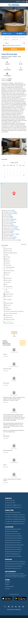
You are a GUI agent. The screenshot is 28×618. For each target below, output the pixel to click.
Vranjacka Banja (9, 586)
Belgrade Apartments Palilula (13, 540)
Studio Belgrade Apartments (12, 512)
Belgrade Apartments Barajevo (13, 556)
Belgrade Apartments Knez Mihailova (15, 561)
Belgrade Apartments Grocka (13, 551)
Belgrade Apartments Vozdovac (13, 538)
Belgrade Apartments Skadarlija (13, 566)
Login (23, 1)
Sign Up (18, 1)
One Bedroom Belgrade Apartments (15, 514)
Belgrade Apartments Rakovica (13, 549)
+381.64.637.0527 (21, 8)
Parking (7, 43)
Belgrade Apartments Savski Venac (14, 544)
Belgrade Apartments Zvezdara (13, 535)
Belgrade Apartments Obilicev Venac (15, 563)
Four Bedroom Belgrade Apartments (15, 521)
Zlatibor (7, 584)
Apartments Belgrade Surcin (12, 553)
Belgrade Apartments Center (13, 529)
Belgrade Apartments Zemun (13, 542)
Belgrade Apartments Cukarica (13, 547)
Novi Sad (7, 588)
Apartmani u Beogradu (14, 609)
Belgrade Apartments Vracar (13, 533)
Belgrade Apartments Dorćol (13, 568)
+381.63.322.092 (7, 8)
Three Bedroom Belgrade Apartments (15, 519)
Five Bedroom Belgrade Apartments (14, 523)
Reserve (14, 49)
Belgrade (7, 581)
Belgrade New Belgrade (11, 531)
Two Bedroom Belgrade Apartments (15, 516)
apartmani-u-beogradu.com (13, 507)
